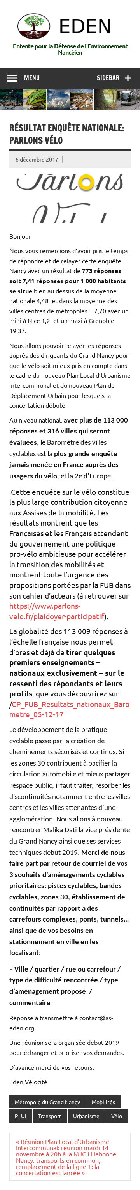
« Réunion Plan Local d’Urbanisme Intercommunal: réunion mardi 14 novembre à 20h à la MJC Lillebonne (66, 1147)
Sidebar (108, 77)
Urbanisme (86, 1115)
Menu (32, 77)
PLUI (20, 1115)
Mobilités (103, 1101)
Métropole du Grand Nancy (47, 1101)
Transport (49, 1115)
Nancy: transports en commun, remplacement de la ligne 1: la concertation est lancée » (58, 1166)
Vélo (116, 1115)
